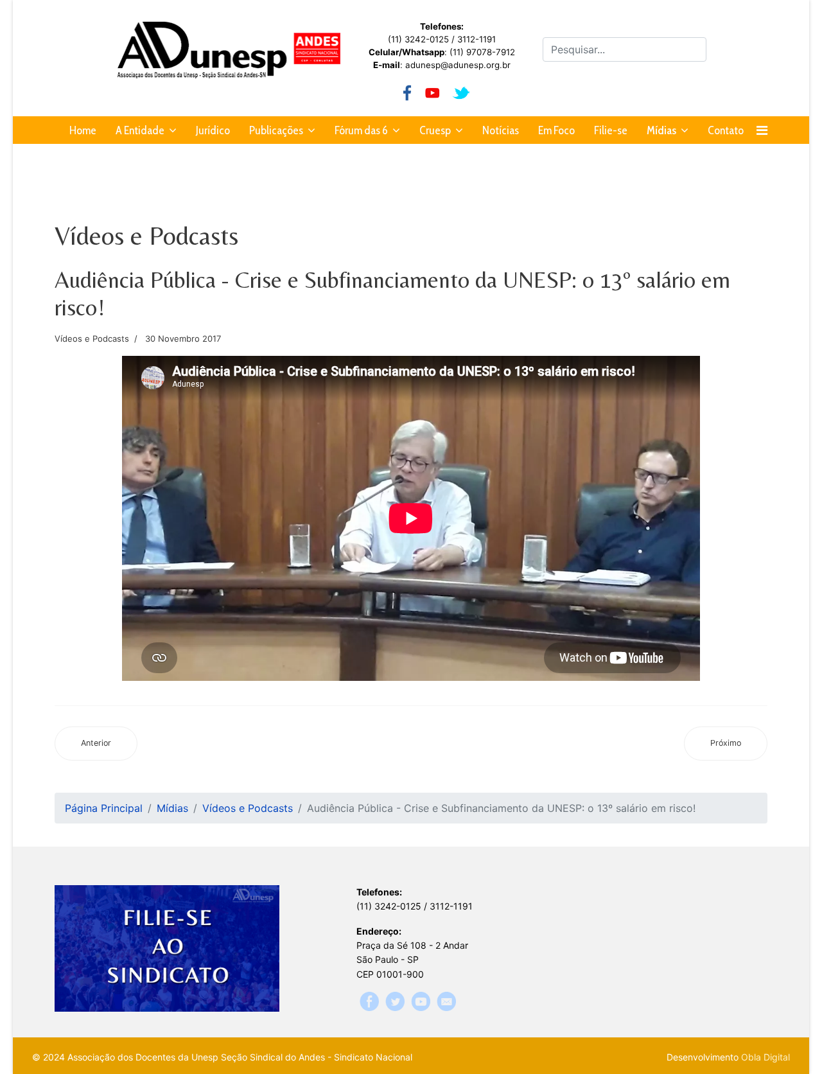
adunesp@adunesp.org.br (458, 65)
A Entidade (140, 130)
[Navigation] (761, 130)
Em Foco (556, 130)
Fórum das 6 (361, 130)
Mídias (661, 130)
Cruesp (435, 130)
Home (82, 130)
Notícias (500, 130)
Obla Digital (765, 1057)
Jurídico (213, 130)
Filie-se (610, 130)
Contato (726, 130)
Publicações (276, 130)
